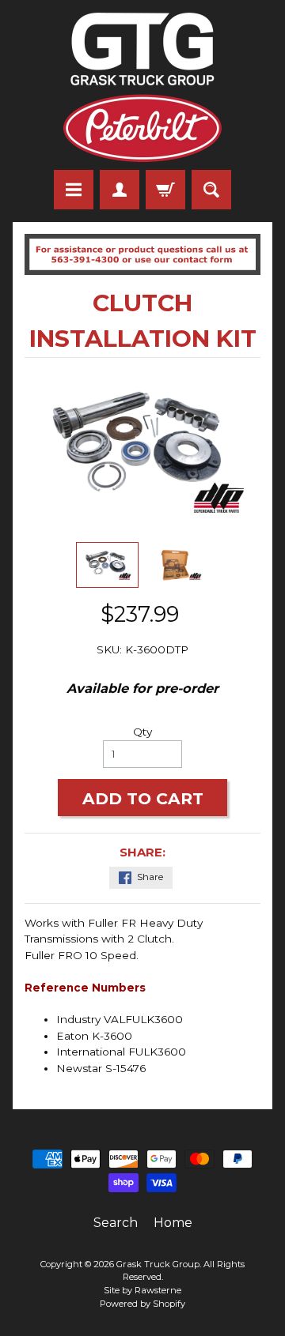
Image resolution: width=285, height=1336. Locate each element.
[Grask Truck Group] (142, 87)
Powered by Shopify (142, 1303)
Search (115, 1222)
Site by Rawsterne (142, 1290)
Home (173, 1222)
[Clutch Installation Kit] (107, 565)
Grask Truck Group (158, 1264)
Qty (142, 731)
